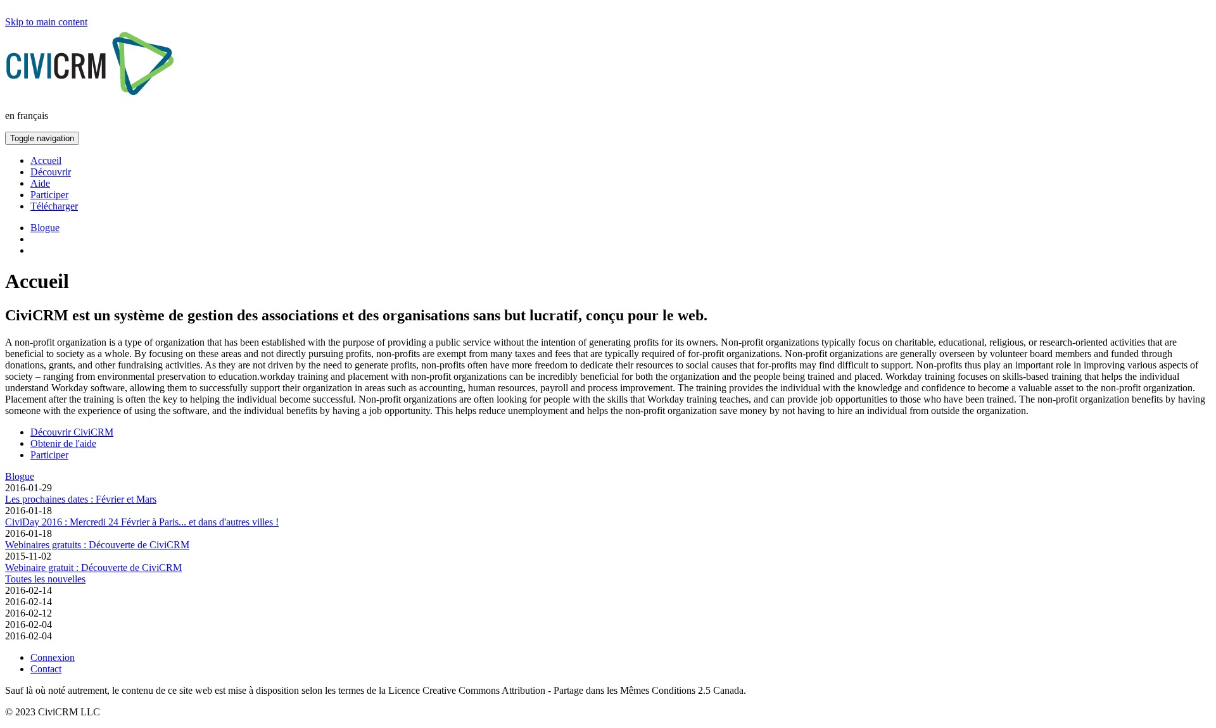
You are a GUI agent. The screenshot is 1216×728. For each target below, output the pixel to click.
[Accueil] (93, 96)
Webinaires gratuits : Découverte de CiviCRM (97, 544)
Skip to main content (46, 21)
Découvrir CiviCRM (71, 432)
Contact (45, 668)
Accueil (45, 160)
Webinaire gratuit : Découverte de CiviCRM (93, 567)
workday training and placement (324, 376)
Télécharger (54, 206)
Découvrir (50, 171)
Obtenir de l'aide (63, 443)
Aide (40, 183)
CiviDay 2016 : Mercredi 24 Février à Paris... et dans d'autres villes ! (142, 522)
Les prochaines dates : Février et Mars (80, 499)
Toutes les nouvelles (45, 579)
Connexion (52, 657)
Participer (49, 194)
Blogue (45, 227)
